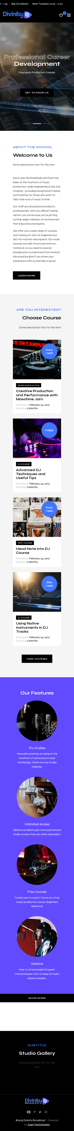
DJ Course (24, 464)
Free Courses (37, 892)
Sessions (37, 964)
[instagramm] (46, 1112)
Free (49, 430)
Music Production (28, 385)
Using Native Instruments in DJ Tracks (32, 627)
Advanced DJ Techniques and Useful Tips (30, 474)
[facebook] (34, 1112)
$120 (49, 351)
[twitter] (40, 1112)
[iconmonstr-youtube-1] (28, 1112)
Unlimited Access (37, 824)
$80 (49, 584)
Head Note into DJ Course (33, 551)
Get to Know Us (37, 92)
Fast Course (25, 543)
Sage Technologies (39, 1124)
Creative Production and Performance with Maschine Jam (37, 395)
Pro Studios (37, 748)
